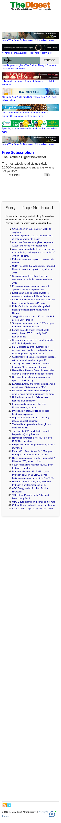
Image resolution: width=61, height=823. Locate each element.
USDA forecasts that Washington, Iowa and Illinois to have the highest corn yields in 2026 (33, 269)
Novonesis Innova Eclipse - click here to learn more (27, 53)
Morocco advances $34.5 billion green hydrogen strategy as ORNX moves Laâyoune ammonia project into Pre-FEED (33, 474)
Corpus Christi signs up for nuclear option (32, 508)
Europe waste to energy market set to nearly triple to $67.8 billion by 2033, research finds (30, 333)
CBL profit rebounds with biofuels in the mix (33, 505)
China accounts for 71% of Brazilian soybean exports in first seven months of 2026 (32, 279)
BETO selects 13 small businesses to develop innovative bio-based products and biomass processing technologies (33, 350)
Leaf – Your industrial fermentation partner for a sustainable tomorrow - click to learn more (25, 114)
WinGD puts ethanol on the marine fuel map (33, 502)
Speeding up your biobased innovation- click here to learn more (30, 130)
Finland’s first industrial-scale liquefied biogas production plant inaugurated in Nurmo (31, 309)
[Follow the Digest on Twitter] (9, 805)
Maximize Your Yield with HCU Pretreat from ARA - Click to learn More (29, 99)
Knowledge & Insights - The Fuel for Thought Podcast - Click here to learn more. (29, 67)
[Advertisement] (30, 664)
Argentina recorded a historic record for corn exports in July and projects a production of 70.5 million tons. (33, 252)
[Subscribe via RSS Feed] (5, 805)
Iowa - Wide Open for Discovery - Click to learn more (28, 40)
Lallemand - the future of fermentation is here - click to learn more (28, 83)
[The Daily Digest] (30, 10)
